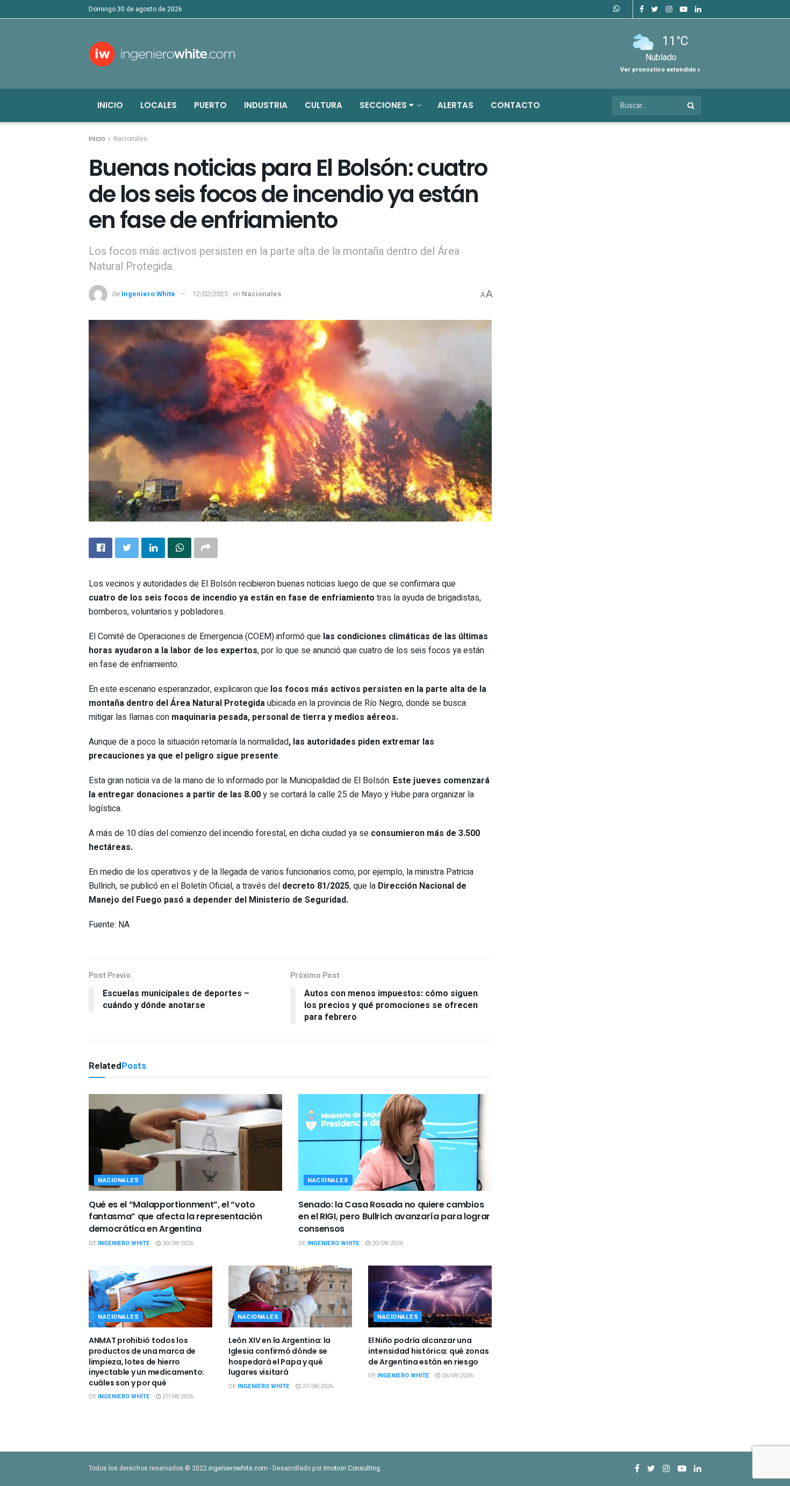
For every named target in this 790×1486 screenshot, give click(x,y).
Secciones (384, 105)
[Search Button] (691, 105)
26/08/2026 (456, 1375)
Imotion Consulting (352, 1468)
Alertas (455, 105)
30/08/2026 (177, 1243)
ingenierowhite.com (238, 1468)
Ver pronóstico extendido (659, 69)
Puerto (210, 105)
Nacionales (130, 139)
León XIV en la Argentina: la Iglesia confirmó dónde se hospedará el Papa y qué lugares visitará (279, 1356)
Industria (266, 105)
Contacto (515, 105)
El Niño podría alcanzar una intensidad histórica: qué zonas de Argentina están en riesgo (428, 1351)
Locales (158, 105)
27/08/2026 (177, 1396)
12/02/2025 (210, 294)
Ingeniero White (148, 294)
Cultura (323, 105)
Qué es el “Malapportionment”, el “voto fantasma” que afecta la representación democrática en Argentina (175, 1216)
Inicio (110, 105)
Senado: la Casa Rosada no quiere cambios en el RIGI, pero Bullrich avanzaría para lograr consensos (394, 1216)
